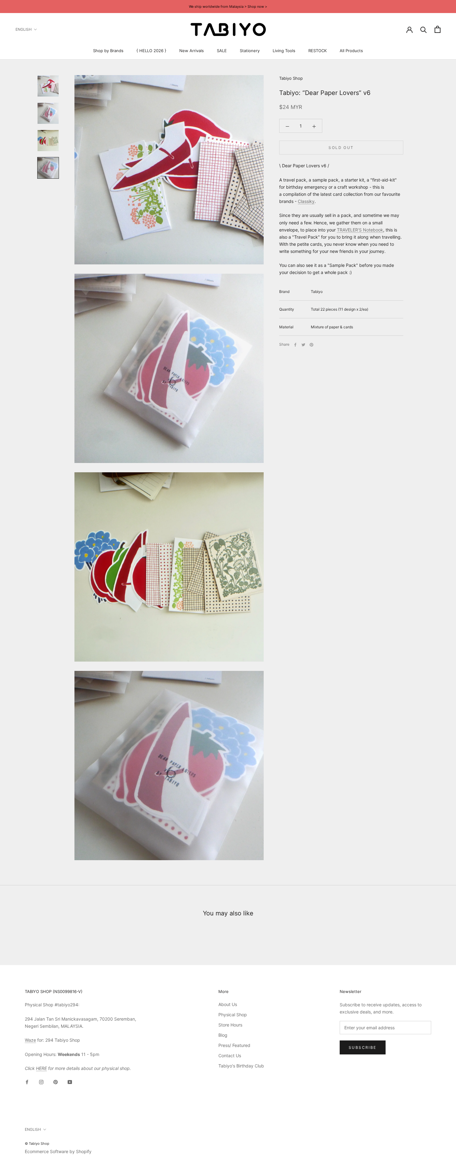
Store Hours (230, 1024)
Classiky (306, 201)
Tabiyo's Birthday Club (241, 1065)
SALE (222, 50)
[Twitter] (303, 345)
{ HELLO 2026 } (151, 50)
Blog (222, 1035)
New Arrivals (191, 50)
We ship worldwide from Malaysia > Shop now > (228, 6)
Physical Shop (232, 1014)
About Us (227, 1004)
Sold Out (341, 148)
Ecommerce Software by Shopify (58, 1151)
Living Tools (284, 50)
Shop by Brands (108, 50)
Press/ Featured (234, 1045)
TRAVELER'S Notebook (360, 229)
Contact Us (229, 1055)
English (24, 29)
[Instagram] (41, 1081)
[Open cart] (437, 29)
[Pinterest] (311, 345)
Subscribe (363, 1047)
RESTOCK (317, 50)
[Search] (423, 29)
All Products (351, 50)
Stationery (250, 50)
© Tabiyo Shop (37, 1143)
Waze (30, 1040)
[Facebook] (295, 345)
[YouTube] (70, 1081)
